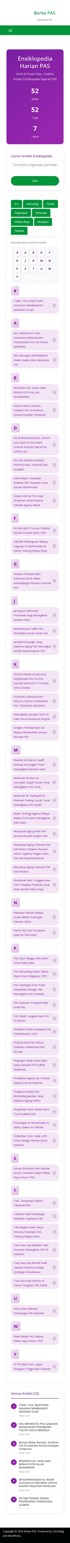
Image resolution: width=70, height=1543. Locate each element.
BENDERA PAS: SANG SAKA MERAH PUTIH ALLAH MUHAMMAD (35, 1464)
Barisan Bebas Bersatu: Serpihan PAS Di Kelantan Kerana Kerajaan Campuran (39, 1445)
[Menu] (10, 30)
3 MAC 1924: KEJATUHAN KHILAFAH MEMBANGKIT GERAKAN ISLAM (33, 1408)
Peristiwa (41, 213)
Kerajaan (43, 221)
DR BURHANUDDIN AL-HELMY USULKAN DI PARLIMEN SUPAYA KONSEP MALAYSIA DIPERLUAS (38, 1483)
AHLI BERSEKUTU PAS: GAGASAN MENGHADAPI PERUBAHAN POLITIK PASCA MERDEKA (38, 1427)
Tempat (19, 230)
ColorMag (58, 1531)
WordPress (14, 1535)
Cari (35, 181)
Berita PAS (44, 13)
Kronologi (33, 204)
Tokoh (50, 204)
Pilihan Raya (22, 221)
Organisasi (21, 213)
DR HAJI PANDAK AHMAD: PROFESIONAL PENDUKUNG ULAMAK (35, 1501)
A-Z (16, 204)
